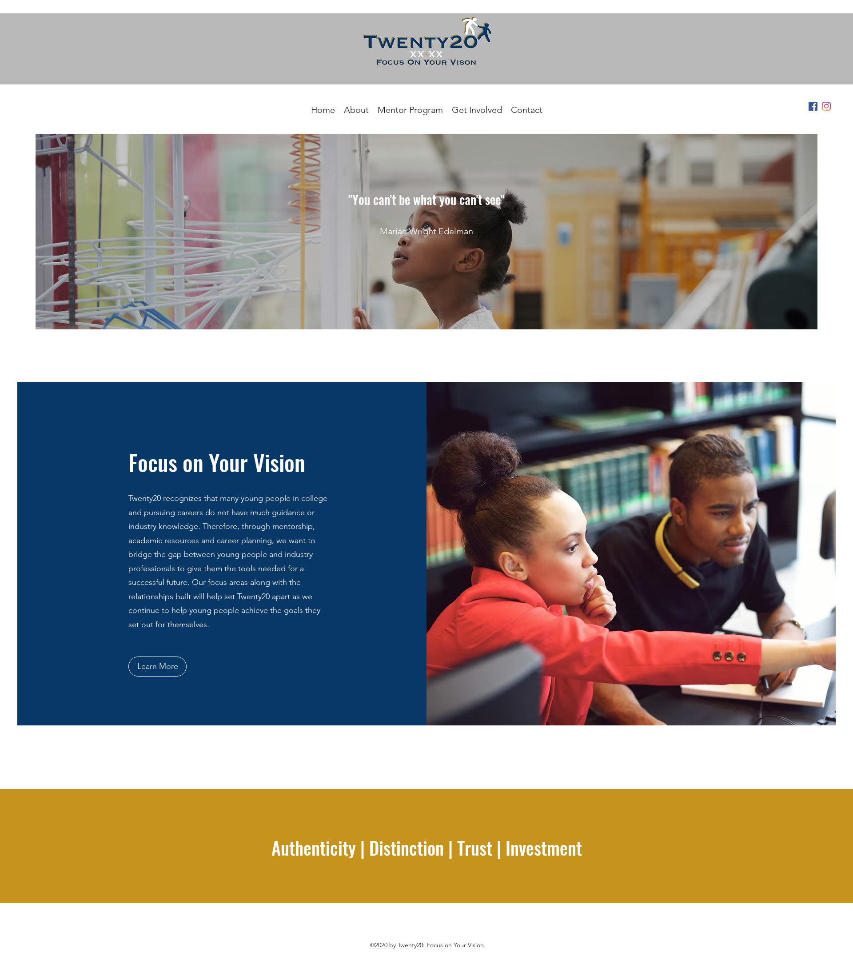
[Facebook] (813, 106)
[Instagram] (826, 106)
